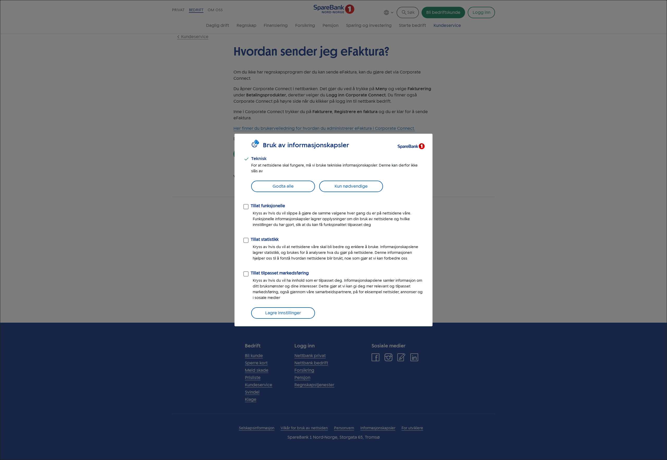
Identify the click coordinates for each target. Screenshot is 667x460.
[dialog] (333, 230)
